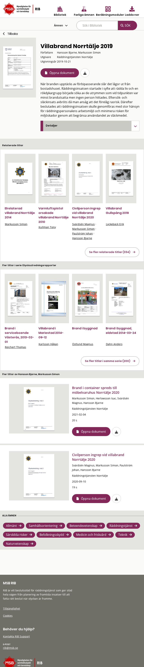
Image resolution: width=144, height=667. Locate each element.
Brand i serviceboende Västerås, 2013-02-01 (19, 335)
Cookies (8, 615)
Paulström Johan (82, 233)
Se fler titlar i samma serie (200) (107, 361)
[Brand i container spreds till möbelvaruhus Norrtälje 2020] (39, 408)
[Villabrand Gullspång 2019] (121, 178)
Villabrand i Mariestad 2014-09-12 (51, 332)
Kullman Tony (47, 227)
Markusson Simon (16, 224)
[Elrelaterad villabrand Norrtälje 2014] (20, 178)
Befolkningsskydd (52, 535)
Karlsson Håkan (48, 344)
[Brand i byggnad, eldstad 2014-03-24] (121, 298)
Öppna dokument (62, 73)
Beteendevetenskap (84, 526)
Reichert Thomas (15, 347)
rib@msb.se (10, 648)
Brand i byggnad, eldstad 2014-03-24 (121, 330)
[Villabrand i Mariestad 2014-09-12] (53, 298)
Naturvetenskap (17, 544)
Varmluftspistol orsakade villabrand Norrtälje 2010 (53, 215)
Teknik (122, 535)
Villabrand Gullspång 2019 (117, 210)
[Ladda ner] (84, 72)
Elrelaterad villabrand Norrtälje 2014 (20, 213)
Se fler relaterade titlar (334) (109, 252)
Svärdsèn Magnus (83, 224)
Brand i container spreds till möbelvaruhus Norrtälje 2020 (95, 390)
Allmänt (11, 526)
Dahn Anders (114, 344)
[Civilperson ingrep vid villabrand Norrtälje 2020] (87, 178)
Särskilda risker (17, 535)
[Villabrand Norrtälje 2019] (18, 67)
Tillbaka (12, 34)
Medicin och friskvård (91, 535)
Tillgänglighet (11, 608)
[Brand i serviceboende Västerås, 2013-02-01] (20, 298)
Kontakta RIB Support (16, 636)
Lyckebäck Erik (115, 224)
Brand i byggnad (85, 328)
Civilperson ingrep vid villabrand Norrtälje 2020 (86, 213)
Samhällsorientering (43, 526)
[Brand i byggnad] (87, 298)
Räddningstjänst (121, 526)
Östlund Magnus (82, 344)
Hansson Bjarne (82, 238)
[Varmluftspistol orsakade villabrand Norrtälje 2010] (53, 178)
